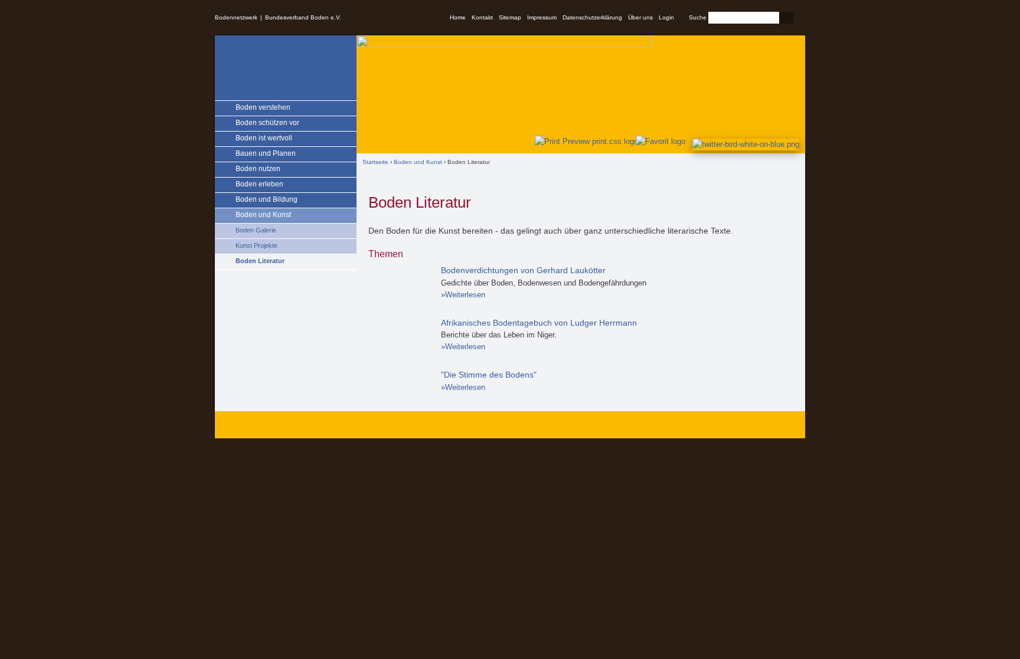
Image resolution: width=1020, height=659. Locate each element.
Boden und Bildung (267, 199)
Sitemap (510, 17)
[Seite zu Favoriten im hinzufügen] (661, 141)
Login (666, 17)
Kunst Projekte (256, 245)
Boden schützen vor (267, 123)
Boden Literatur (260, 260)
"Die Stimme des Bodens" (489, 374)
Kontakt (482, 17)
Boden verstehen (263, 107)
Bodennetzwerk (236, 17)
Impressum (542, 17)
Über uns (640, 17)
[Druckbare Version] (584, 141)
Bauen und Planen (266, 153)
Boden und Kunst (263, 215)
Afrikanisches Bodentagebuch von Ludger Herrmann (539, 322)
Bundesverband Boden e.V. (303, 17)
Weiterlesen (465, 294)
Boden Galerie (256, 230)
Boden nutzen (258, 169)
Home (458, 17)
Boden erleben (259, 184)
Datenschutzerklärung (592, 17)
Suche (698, 17)
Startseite (375, 162)
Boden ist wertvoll (264, 138)
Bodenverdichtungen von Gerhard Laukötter (523, 270)
